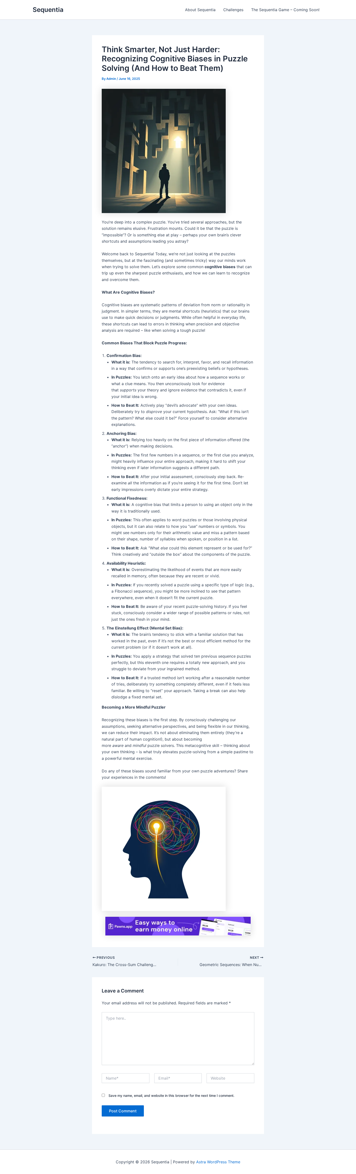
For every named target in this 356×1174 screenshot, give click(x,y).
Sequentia (48, 9)
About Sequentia (200, 9)
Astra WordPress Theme (218, 1161)
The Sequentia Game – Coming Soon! (285, 9)
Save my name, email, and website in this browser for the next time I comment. (171, 1095)
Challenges (233, 9)
